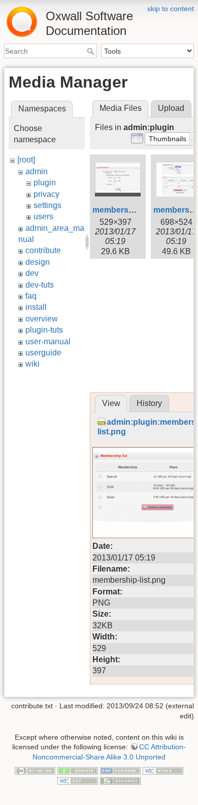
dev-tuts (39, 284)
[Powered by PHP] (120, 771)
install (36, 307)
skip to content (170, 9)
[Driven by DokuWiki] (120, 780)
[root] (26, 159)
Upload (171, 108)
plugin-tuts (44, 330)
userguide (43, 352)
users (43, 216)
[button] (167, 138)
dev (32, 273)
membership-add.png (133, 210)
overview (41, 318)
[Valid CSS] (77, 780)
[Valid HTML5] (163, 771)
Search (91, 51)
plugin (45, 182)
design (37, 262)
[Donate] (77, 771)
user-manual (48, 341)
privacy (46, 194)
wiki (32, 363)
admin (36, 171)
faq (31, 296)
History (149, 403)
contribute (43, 250)
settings (47, 205)
